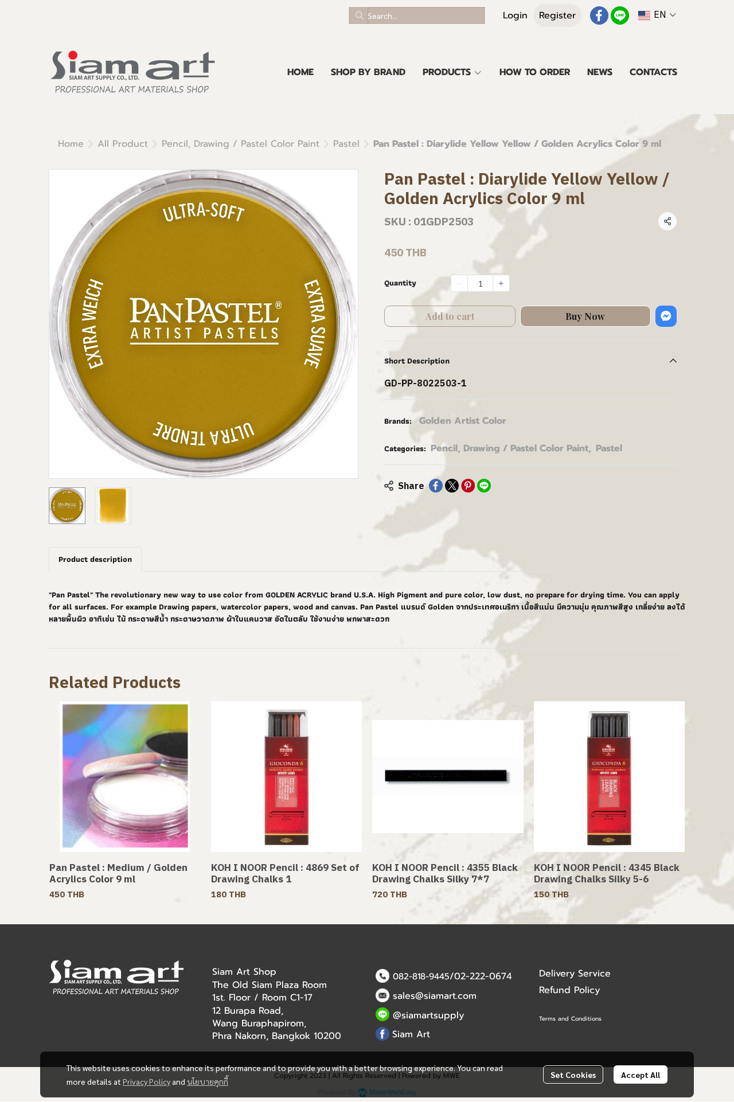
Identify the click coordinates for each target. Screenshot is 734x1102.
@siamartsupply (428, 1015)
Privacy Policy (146, 1081)
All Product (122, 144)
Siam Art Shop (244, 972)
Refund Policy (569, 990)
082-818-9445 (421, 976)
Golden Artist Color (462, 421)
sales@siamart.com (435, 996)
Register (557, 15)
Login (515, 15)
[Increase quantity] (501, 283)
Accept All (640, 1074)
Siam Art (411, 1034)
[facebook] (599, 15)
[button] (417, 15)
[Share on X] (452, 486)
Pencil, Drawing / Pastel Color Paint (240, 144)
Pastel (346, 144)
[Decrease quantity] (459, 283)
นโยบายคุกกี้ (207, 1081)
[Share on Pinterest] (468, 486)
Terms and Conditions (570, 1018)
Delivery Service (575, 973)
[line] (620, 15)
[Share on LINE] (484, 486)
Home (71, 144)
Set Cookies (573, 1074)
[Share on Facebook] (436, 486)
